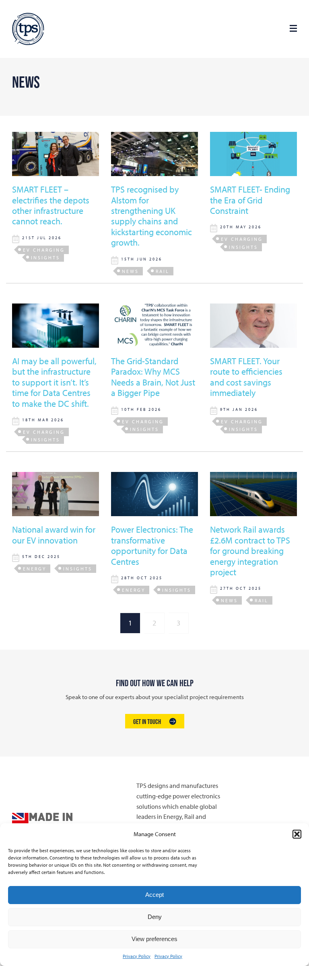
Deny (155, 916)
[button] (297, 834)
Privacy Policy (136, 956)
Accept (154, 894)
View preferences (154, 938)
